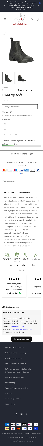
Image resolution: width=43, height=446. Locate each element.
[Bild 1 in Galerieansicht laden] (8, 78)
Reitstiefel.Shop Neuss (13, 358)
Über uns (8, 393)
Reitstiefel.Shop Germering (15, 353)
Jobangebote (10, 404)
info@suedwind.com (16, 326)
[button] (4, 19)
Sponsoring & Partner (13, 399)
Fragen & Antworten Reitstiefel (17, 388)
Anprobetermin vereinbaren (15, 364)
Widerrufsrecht (36, 433)
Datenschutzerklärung (17, 437)
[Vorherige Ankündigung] (4, 5)
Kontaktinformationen (18, 441)
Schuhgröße (6, 119)
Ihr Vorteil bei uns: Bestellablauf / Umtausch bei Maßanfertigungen (18, 370)
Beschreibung (9, 192)
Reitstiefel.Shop (12, 433)
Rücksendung (10, 383)
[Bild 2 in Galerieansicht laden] (21, 78)
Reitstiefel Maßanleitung (14, 377)
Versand (12, 115)
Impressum (30, 441)
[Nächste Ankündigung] (38, 5)
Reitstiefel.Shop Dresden (14, 347)
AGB (27, 437)
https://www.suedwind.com (21, 329)
